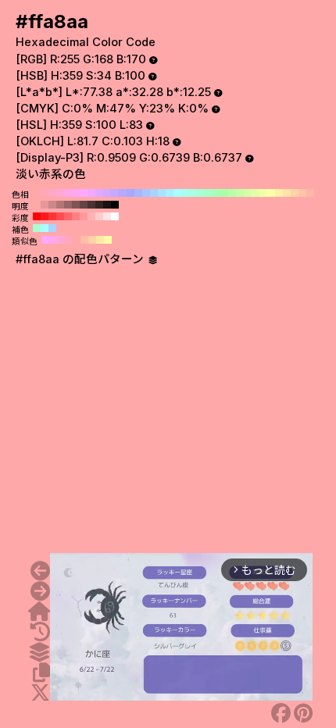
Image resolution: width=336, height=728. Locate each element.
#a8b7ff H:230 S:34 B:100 (138, 193)
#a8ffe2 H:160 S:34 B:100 (193, 193)
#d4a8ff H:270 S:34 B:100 (107, 193)
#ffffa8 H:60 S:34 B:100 (271, 193)
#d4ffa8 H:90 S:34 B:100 (248, 193)
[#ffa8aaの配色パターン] (39, 652)
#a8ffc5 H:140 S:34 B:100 (209, 193)
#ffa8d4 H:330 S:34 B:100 (60, 193)
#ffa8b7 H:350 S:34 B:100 (44, 193)
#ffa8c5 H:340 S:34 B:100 (52, 193)
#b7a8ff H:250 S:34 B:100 (123, 193)
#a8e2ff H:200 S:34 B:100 (162, 193)
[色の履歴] (40, 632)
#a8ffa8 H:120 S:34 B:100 (224, 193)
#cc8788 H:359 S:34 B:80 (52, 205)
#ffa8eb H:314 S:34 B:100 (53, 240)
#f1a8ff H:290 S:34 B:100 (91, 193)
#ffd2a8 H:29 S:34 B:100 (92, 240)
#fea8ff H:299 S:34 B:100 (45, 240)
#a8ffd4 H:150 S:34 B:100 (201, 193)
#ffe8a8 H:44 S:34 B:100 (100, 240)
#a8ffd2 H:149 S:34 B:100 (37, 228)
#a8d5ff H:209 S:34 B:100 (52, 228)
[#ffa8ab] (40, 591)
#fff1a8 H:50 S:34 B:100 (279, 193)
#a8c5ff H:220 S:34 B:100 (146, 193)
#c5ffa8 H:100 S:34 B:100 (240, 193)
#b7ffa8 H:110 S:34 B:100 (232, 193)
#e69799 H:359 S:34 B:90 (44, 205)
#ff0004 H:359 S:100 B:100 (37, 216)
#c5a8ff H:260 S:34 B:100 (115, 193)
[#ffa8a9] (40, 571)
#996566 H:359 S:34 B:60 (68, 205)
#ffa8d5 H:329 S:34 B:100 (61, 240)
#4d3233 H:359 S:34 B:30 (91, 205)
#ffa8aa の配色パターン (81, 259)
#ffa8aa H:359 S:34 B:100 (37, 205)
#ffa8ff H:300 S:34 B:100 (84, 193)
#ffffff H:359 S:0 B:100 (115, 216)
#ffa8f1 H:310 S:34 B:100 (76, 193)
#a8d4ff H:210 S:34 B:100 (154, 193)
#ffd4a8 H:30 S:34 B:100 (294, 193)
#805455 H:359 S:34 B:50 (76, 205)
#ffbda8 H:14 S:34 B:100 (84, 240)
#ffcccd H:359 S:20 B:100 (99, 216)
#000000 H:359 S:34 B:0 (115, 205)
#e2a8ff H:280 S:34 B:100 (99, 193)
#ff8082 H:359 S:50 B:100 (76, 216)
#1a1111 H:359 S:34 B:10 (107, 205)
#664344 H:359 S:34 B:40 (84, 205)
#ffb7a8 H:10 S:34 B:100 (310, 193)
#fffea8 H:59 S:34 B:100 (108, 240)
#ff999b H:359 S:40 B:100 (84, 216)
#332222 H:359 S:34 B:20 (99, 205)
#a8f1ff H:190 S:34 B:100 (169, 193)
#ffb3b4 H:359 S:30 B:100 (91, 216)
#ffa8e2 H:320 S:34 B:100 (68, 193)
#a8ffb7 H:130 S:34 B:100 (216, 193)
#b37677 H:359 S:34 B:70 (60, 205)
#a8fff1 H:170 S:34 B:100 (185, 193)
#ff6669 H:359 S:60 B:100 (68, 216)
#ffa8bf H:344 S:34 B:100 (69, 240)
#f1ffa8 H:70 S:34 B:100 (263, 193)
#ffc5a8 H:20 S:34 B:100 (302, 193)
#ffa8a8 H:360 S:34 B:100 (37, 193)
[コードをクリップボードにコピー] (41, 672)
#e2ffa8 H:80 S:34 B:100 (255, 193)
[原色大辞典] (39, 611)
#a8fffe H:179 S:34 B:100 (44, 228)
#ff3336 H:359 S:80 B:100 (52, 216)
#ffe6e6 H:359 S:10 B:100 (107, 216)
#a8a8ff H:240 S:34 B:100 (130, 193)
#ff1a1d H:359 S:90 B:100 (44, 216)
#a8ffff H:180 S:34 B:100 (177, 193)
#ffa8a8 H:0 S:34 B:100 (318, 193)
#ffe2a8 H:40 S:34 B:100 (287, 193)
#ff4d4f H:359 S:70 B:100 (60, 216)
